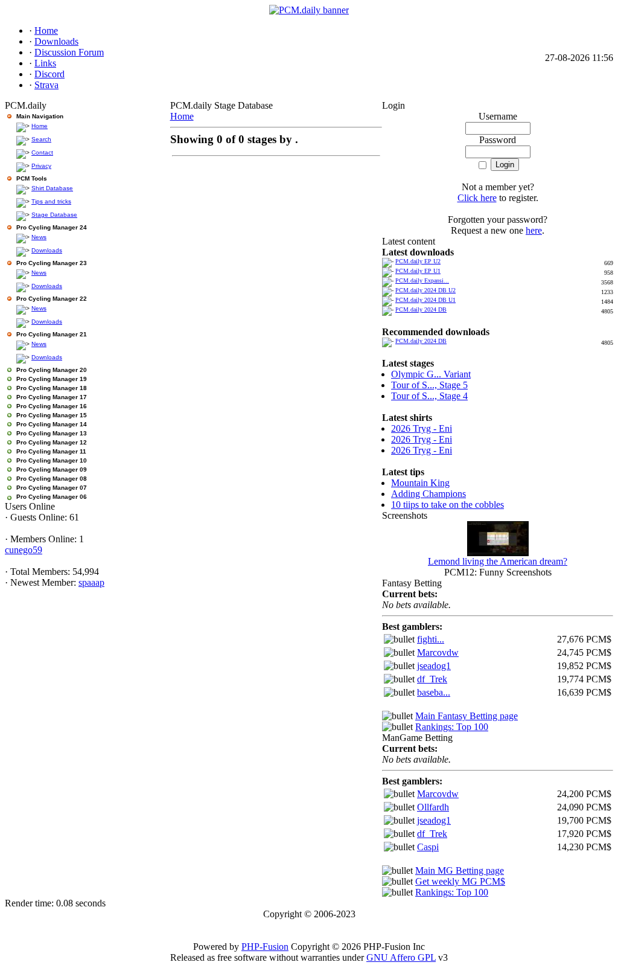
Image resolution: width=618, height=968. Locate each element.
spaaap (91, 582)
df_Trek (432, 679)
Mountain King (420, 483)
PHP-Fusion (264, 946)
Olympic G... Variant (431, 374)
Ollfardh (433, 807)
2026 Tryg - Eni (421, 428)
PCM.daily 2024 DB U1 (425, 299)
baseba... (433, 692)
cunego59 (23, 550)
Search (41, 139)
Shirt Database (52, 188)
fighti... (430, 639)
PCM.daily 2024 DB (421, 309)
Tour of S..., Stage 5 (429, 385)
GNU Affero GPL (401, 957)
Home (39, 126)
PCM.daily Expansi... (422, 280)
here (534, 230)
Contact (42, 152)
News (38, 237)
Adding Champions (428, 494)
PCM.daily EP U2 (418, 261)
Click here (477, 198)
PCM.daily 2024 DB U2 (425, 290)
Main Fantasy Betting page (466, 716)
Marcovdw (438, 652)
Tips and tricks (51, 201)
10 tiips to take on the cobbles (447, 504)
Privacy (41, 165)
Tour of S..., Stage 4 (429, 396)
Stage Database (54, 214)
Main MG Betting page (459, 870)
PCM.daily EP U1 (418, 271)
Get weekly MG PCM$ (460, 881)
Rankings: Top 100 (451, 727)
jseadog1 (434, 666)
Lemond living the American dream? (497, 561)
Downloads (46, 250)
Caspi (428, 847)
